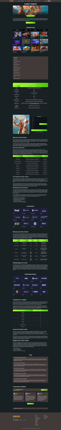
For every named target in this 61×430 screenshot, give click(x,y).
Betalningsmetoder (16, 70)
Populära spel (15, 59)
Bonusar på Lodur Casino (17, 67)
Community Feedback (16, 78)
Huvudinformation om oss (17, 61)
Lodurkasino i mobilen (16, 72)
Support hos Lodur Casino (17, 75)
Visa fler (30, 403)
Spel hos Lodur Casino (17, 64)
